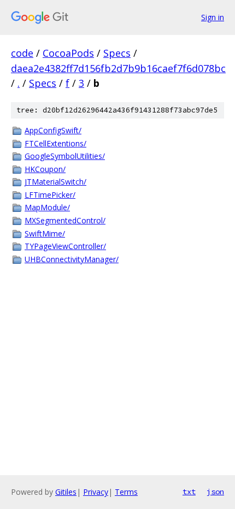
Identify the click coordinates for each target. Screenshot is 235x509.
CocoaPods (68, 53)
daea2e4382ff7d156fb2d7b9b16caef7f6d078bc (118, 68)
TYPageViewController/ (65, 246)
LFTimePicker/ (50, 195)
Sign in (212, 17)
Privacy (95, 492)
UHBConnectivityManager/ (72, 259)
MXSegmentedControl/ (65, 220)
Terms (126, 492)
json (215, 491)
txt (189, 491)
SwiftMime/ (45, 233)
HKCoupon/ (45, 169)
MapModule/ (47, 207)
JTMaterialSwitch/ (55, 181)
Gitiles (66, 492)
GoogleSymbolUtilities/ (65, 156)
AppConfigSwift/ (53, 130)
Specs (117, 53)
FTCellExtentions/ (55, 143)
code (22, 53)
